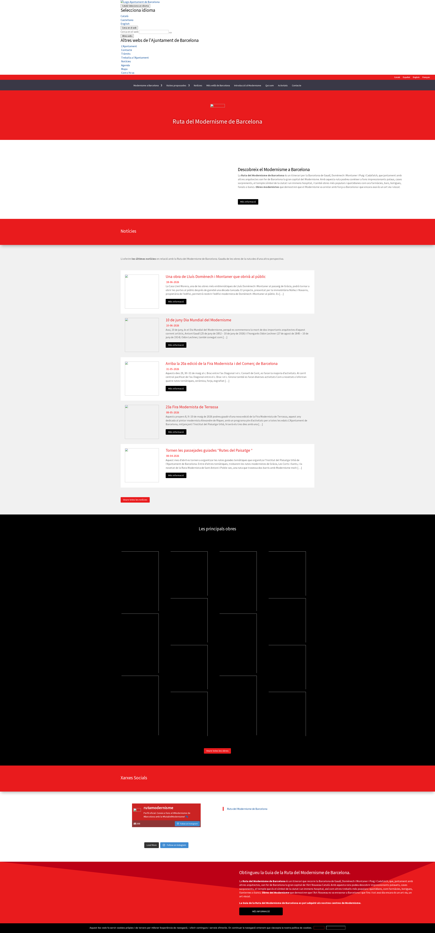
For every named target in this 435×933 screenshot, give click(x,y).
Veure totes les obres (217, 750)
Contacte (296, 85)
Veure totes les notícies (135, 499)
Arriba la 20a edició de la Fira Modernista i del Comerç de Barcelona (222, 363)
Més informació (248, 201)
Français (426, 77)
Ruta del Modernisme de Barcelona (247, 808)
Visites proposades (176, 85)
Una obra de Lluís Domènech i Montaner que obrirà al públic (216, 276)
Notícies (198, 85)
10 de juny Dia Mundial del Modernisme (198, 319)
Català (135, 5)
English (125, 23)
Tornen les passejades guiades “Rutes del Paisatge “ (209, 450)
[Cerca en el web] (170, 32)
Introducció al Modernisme (247, 85)
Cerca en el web (129, 31)
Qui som (269, 85)
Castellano (127, 20)
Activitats (283, 85)
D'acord (319, 927)
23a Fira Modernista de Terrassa (192, 406)
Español (406, 77)
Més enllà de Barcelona (218, 85)
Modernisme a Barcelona (146, 85)
